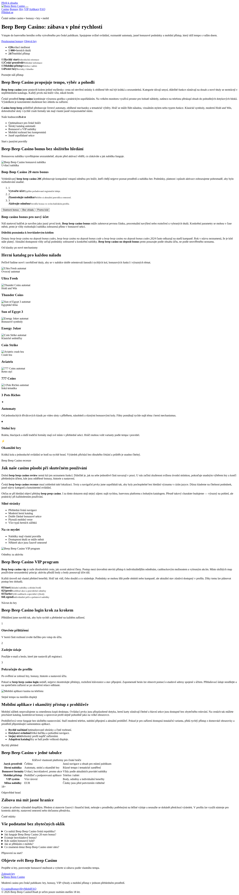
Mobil (27, 888)
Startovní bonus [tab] (11, 210)
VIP (26, 9)
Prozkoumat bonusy (12, 41)
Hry (21, 9)
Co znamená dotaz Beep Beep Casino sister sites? (31, 847)
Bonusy (14, 9)
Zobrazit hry (8, 873)
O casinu (6, 888)
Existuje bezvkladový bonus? (20, 837)
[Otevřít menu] (27, 7)
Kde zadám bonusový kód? (19, 840)
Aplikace (34, 9)
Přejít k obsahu (9, 2)
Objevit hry (30, 41)
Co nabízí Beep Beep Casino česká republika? (29, 831)
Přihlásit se (7, 12)
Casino (5, 9)
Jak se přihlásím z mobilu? (18, 843)
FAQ (42, 9)
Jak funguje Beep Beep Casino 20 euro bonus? (30, 834)
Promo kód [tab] (42, 210)
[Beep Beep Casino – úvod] (13, 6)
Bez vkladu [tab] (28, 210)
